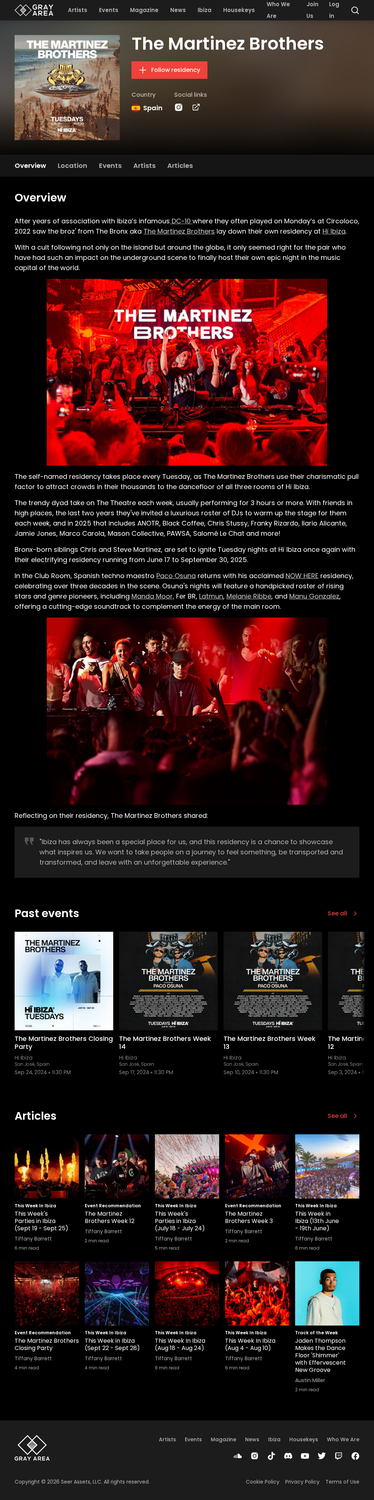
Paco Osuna (176, 575)
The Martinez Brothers (179, 231)
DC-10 (181, 221)
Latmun (211, 596)
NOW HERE (302, 575)
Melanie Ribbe (248, 596)
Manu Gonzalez (314, 596)
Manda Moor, (152, 596)
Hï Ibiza (334, 231)
